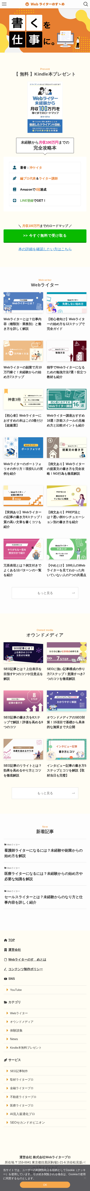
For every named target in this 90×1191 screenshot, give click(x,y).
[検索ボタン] (86, 4)
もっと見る (45, 593)
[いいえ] (85, 1178)
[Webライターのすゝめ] (45, 4)
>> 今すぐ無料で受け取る (45, 235)
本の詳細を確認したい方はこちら (45, 249)
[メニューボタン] (4, 4)
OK (45, 1184)
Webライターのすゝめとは (27, 959)
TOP (11, 940)
